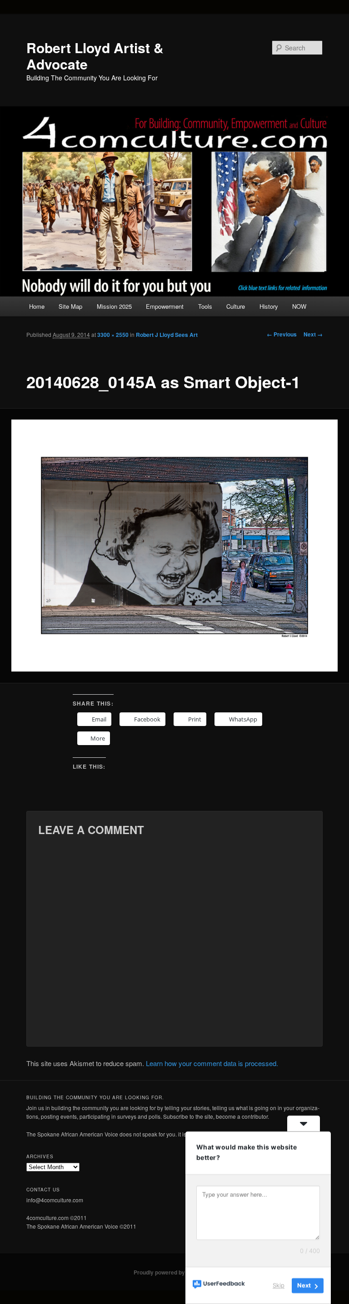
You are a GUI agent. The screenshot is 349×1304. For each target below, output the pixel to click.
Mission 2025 (114, 306)
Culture (235, 306)
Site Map (70, 306)
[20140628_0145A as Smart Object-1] (174, 546)
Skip (278, 1285)
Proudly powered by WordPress (174, 1272)
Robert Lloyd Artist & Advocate (95, 56)
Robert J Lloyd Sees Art (167, 335)
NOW (299, 306)
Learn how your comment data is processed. (212, 1063)
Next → (313, 334)
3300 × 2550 (113, 335)
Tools (205, 306)
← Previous (282, 334)
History (268, 306)
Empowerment (165, 306)
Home (37, 306)
